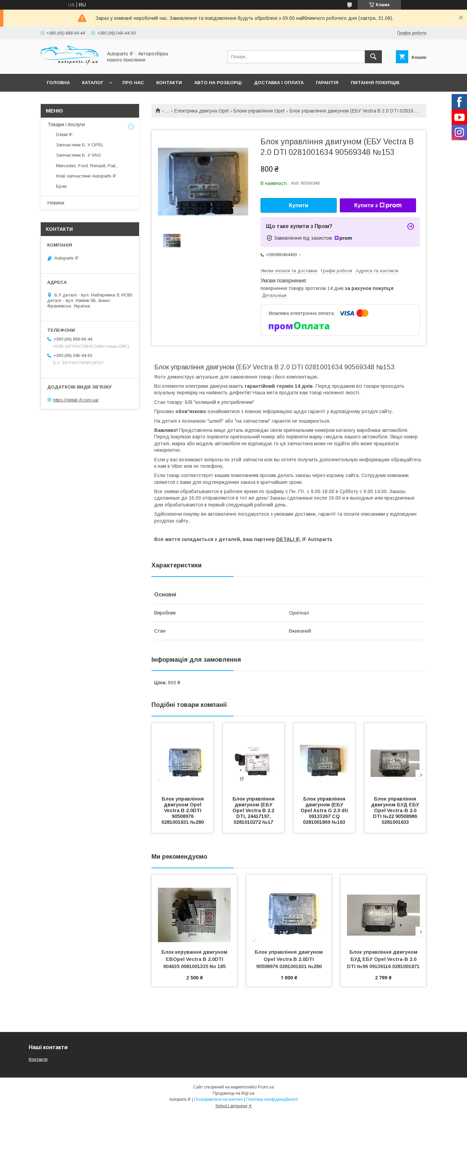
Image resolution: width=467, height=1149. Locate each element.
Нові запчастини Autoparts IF (86, 176)
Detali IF (64, 134)
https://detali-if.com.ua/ (76, 399)
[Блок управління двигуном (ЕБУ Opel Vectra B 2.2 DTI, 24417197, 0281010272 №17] (253, 757)
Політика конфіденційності (272, 1099)
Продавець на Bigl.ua (233, 1093)
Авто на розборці (218, 82)
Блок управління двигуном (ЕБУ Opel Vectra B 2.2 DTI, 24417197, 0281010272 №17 (254, 810)
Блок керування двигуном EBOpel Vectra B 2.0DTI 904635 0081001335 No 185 (195, 959)
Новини (56, 203)
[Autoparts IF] (70, 65)
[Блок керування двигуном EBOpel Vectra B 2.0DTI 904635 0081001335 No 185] (194, 909)
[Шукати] (373, 56)
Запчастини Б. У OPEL (80, 144)
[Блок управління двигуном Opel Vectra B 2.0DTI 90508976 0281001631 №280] (182, 757)
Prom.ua (266, 1087)
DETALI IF (287, 539)
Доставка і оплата (279, 82)
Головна (58, 82)
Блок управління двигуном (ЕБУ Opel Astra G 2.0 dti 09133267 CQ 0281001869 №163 (325, 810)
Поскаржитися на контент (218, 1099)
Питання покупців (375, 82)
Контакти (169, 82)
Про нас (133, 82)
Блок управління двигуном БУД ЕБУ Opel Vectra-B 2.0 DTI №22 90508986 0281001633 (396, 810)
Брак (61, 186)
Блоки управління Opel (259, 111)
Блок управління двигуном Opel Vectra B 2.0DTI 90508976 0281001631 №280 (183, 810)
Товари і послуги (66, 124)
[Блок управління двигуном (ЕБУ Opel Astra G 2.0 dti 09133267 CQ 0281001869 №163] (324, 757)
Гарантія (327, 82)
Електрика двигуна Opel (201, 111)
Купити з (366, 205)
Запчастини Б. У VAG (78, 155)
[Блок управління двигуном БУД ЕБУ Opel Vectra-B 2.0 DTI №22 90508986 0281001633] (395, 757)
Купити (298, 205)
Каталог (92, 82)
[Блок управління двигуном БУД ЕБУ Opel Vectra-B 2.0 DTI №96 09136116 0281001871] (383, 909)
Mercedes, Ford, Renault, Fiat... (87, 165)
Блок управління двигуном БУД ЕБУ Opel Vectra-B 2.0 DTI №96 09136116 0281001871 (383, 959)
